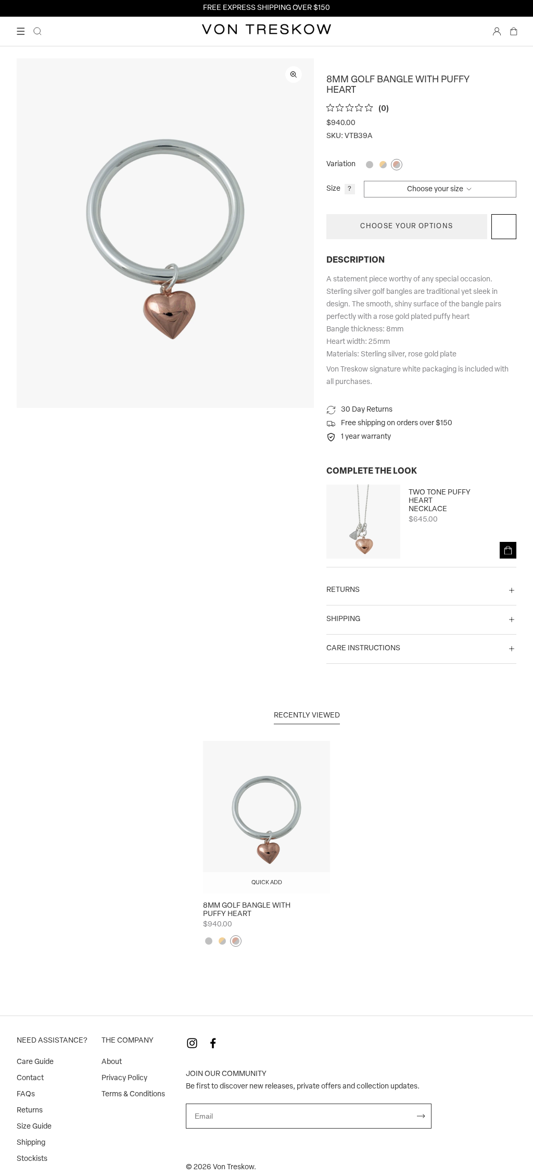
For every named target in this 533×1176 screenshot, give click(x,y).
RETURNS (343, 590)
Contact (30, 1078)
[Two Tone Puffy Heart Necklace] (363, 522)
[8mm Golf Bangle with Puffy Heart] (266, 817)
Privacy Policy (124, 1078)
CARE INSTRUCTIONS (363, 648)
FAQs (26, 1094)
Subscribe (421, 1116)
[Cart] (513, 31)
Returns (30, 1111)
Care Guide (35, 1062)
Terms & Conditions (133, 1094)
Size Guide (34, 1127)
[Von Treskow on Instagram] (192, 1043)
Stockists (32, 1159)
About (111, 1062)
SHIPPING (343, 619)
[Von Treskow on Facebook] (213, 1043)
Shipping (31, 1143)
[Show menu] (21, 31)
